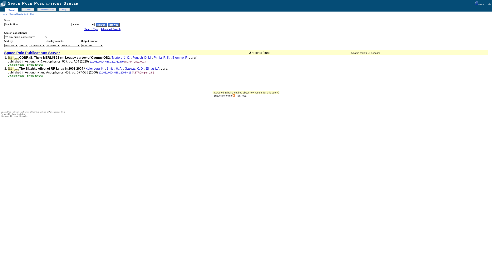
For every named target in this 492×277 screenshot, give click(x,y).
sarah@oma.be (21, 116)
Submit (28, 10)
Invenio (15, 114)
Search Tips (91, 29)
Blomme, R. (180, 57)
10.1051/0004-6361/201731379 (107, 61)
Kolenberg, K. (95, 68)
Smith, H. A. (114, 68)
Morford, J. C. (121, 57)
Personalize (46, 10)
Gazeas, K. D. (134, 68)
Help (64, 10)
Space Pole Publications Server (43, 3)
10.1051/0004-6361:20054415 (115, 72)
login (489, 4)
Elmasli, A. (153, 68)
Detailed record (16, 64)
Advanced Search (111, 29)
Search (11, 10)
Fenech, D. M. (141, 57)
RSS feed (241, 95)
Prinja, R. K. (162, 57)
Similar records (35, 64)
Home (4, 14)
